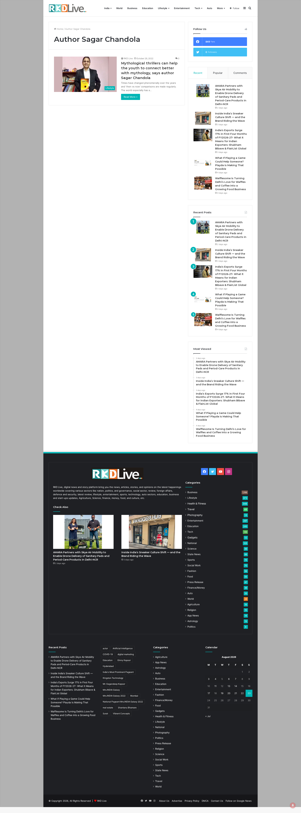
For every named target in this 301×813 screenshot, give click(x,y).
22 (242, 693)
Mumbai (134, 695)
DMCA (205, 800)
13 (229, 686)
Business (132, 8)
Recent (198, 73)
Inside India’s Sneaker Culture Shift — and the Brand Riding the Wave (230, 117)
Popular (218, 73)
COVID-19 (108, 654)
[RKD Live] (68, 8)
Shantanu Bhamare (127, 707)
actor (105, 648)
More (220, 8)
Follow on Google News (239, 800)
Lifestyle (162, 8)
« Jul (207, 716)
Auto (209, 8)
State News (193, 554)
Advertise (177, 800)
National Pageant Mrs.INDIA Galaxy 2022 (123, 701)
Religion (191, 610)
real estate (108, 707)
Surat (105, 713)
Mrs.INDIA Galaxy (111, 689)
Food (190, 576)
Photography (195, 515)
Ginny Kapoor (124, 660)
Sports (191, 559)
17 (209, 693)
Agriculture (193, 604)
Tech (197, 8)
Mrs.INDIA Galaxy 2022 (114, 695)
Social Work (193, 565)
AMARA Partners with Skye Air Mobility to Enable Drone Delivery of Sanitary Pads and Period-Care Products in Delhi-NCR (81, 556)
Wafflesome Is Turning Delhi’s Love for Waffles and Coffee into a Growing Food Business (73, 715)
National (192, 543)
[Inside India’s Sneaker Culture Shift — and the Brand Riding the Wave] (203, 118)
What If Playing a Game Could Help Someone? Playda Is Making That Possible (70, 702)
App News (193, 615)
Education (147, 8)
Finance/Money (196, 587)
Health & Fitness (196, 503)
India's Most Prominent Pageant (118, 672)
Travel (190, 509)
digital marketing (126, 654)
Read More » (130, 96)
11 (215, 686)
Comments (240, 73)
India (106, 8)
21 (235, 693)
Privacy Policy (192, 800)
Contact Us (217, 800)
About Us (164, 800)
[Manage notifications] (293, 805)
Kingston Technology (113, 678)
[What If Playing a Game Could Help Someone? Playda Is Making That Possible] (203, 162)
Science (191, 548)
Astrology (192, 621)
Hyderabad (108, 666)
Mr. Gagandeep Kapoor (114, 684)
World (119, 8)
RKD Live (128, 58)
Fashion (191, 571)
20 (228, 693)
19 (222, 693)
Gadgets (192, 537)
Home (59, 29)
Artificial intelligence (123, 648)
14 (235, 686)
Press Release (195, 582)
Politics (191, 626)
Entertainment (182, 8)
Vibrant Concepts (121, 713)
